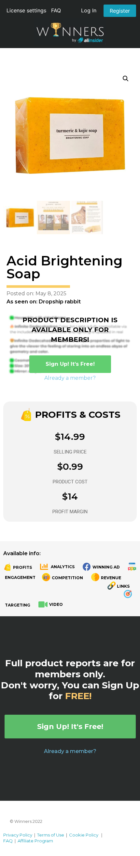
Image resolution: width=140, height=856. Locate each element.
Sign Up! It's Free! (70, 726)
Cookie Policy (83, 834)
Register (120, 10)
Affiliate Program (35, 840)
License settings (26, 10)
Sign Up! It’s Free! (70, 364)
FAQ (56, 10)
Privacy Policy (17, 834)
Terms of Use (50, 834)
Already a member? (70, 378)
